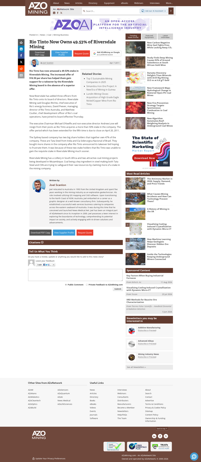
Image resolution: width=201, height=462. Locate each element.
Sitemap (149, 411)
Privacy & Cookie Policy (155, 407)
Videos (93, 407)
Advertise (149, 400)
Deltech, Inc (136, 282)
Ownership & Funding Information (155, 419)
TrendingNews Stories (133, 36)
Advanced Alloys (146, 341)
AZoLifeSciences (65, 404)
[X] (21, 62)
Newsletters (122, 411)
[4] (135, 92)
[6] (135, 123)
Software (94, 418)
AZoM (30, 390)
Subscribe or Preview (147, 330)
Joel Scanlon (57, 185)
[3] (135, 77)
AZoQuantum (64, 393)
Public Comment (75, 284)
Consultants (122, 397)
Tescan (134, 294)
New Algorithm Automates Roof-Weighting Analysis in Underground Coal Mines (160, 122)
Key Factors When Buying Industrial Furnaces (144, 276)
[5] (135, 107)
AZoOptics (32, 404)
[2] (135, 62)
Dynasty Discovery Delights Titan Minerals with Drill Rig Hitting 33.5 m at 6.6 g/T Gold (159, 76)
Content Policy (151, 414)
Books (92, 400)
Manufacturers (124, 404)
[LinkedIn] (21, 49)
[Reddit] (21, 68)
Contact (148, 397)
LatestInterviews (165, 36)
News (42, 35)
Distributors (122, 400)
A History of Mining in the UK (158, 210)
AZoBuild (32, 407)
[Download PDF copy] (21, 42)
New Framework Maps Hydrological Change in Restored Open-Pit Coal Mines (159, 91)
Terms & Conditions (154, 404)
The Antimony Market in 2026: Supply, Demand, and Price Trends (159, 181)
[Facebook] (21, 55)
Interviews (122, 390)
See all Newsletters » (136, 367)
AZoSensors (63, 390)
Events (93, 411)
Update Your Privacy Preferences (50, 458)
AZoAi (60, 397)
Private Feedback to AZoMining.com (106, 284)
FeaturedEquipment (149, 36)
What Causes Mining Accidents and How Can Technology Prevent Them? (159, 197)
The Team (121, 418)
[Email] (21, 75)
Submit (117, 289)
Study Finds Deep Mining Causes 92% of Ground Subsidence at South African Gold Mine (160, 61)
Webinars (121, 393)
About (148, 390)
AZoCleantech (34, 400)
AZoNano (32, 393)
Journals (93, 414)
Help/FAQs (122, 414)
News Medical (64, 400)
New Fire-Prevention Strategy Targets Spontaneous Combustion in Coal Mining (157, 108)
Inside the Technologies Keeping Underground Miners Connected (159, 256)
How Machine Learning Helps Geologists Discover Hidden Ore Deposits (159, 243)
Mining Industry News (148, 354)
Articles (93, 393)
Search (148, 393)
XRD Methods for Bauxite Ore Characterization (141, 300)
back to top (161, 428)
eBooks (93, 404)
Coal (49, 35)
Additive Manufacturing (149, 327)
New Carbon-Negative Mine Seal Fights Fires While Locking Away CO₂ (159, 45)
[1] (135, 47)
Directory (93, 3)
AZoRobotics (33, 397)
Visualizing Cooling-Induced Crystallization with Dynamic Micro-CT (159, 226)
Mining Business (61, 35)
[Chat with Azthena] (194, 456)
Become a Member (126, 407)
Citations (35, 242)
